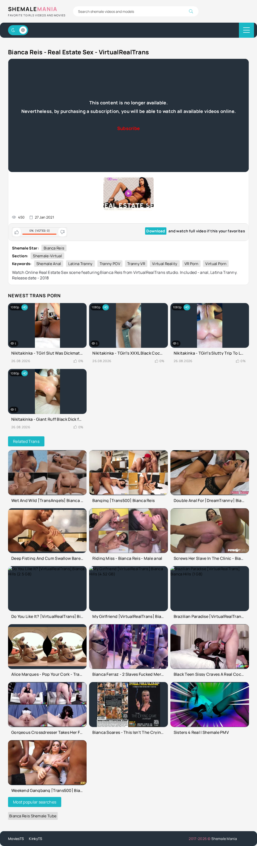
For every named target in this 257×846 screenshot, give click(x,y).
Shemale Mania (224, 838)
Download (155, 231)
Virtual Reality (164, 263)
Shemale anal (48, 263)
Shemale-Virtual (47, 256)
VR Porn (191, 263)
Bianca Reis (54, 248)
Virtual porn (215, 263)
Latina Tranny (80, 263)
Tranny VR (136, 263)
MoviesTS (16, 838)
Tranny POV (110, 263)
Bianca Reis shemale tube (32, 816)
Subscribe (128, 128)
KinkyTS (35, 838)
